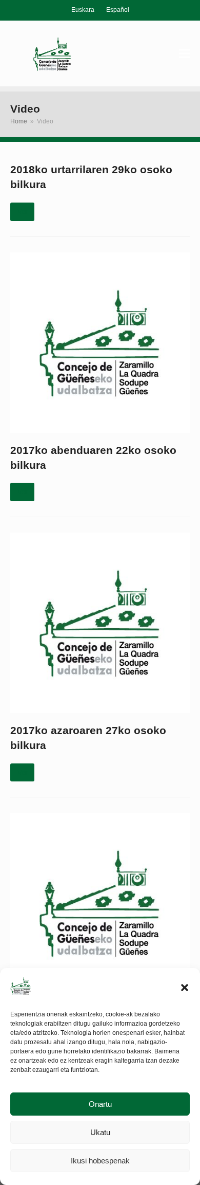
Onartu (100, 1104)
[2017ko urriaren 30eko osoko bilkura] (100, 902)
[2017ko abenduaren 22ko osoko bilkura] (100, 342)
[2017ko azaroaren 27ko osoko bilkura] (100, 622)
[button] (184, 987)
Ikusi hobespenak (100, 1160)
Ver (22, 211)
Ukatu (100, 1132)
